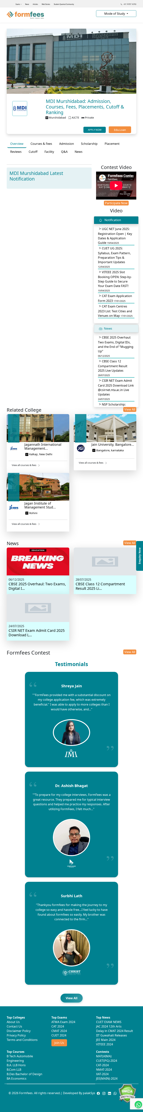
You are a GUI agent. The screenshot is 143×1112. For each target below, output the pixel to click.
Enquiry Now (139, 556)
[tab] (16, 144)
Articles (35, 4)
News (27, 4)
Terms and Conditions (22, 1040)
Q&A (64, 152)
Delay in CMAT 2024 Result (114, 1031)
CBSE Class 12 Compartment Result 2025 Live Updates (112, 368)
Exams (18, 4)
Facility (49, 152)
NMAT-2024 (104, 1070)
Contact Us (14, 1026)
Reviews (16, 152)
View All (129, 409)
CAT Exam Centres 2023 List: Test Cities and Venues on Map (115, 311)
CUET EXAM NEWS (108, 1022)
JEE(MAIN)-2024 (106, 1078)
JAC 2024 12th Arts (109, 1026)
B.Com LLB (14, 1070)
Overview (16, 144)
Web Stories (46, 4)
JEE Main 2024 (105, 1040)
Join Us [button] (59, 1043)
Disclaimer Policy (19, 1031)
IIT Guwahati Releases (111, 1035)
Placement (112, 144)
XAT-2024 (102, 1074)
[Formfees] (49, 15)
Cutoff (33, 152)
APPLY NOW (94, 129)
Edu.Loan (120, 130)
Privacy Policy (16, 1035)
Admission (66, 144)
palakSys (89, 1093)
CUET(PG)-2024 (106, 1061)
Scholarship (89, 144)
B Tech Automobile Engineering (20, 1058)
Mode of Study (115, 14)
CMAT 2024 (59, 1031)
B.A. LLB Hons (16, 1065)
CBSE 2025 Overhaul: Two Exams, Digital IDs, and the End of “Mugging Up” (115, 346)
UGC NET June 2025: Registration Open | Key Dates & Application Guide (115, 236)
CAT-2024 (102, 1065)
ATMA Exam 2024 (63, 1022)
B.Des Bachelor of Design (24, 1074)
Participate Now (116, 203)
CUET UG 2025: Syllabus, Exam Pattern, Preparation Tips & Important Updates (114, 257)
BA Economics (16, 1078)
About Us (13, 1022)
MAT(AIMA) (104, 1056)
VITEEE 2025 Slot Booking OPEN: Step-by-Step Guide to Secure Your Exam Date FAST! (115, 281)
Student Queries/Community (64, 4)
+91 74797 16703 (129, 4)
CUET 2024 (58, 1035)
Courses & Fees (41, 144)
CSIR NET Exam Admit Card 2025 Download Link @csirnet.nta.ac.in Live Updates (116, 390)
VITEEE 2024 (104, 1044)
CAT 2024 (57, 1026)
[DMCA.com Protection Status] (127, 1093)
